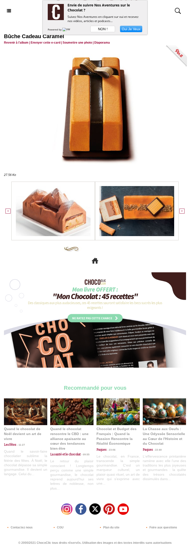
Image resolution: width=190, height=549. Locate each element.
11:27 (20, 444)
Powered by (55, 29)
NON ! (103, 29)
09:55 (85, 454)
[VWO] (67, 29)
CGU (60, 527)
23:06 (111, 449)
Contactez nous (21, 527)
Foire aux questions (163, 527)
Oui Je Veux (131, 29)
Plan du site (110, 527)
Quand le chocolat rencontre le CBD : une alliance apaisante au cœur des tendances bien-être (69, 438)
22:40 (157, 449)
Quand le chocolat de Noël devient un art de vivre (22, 433)
